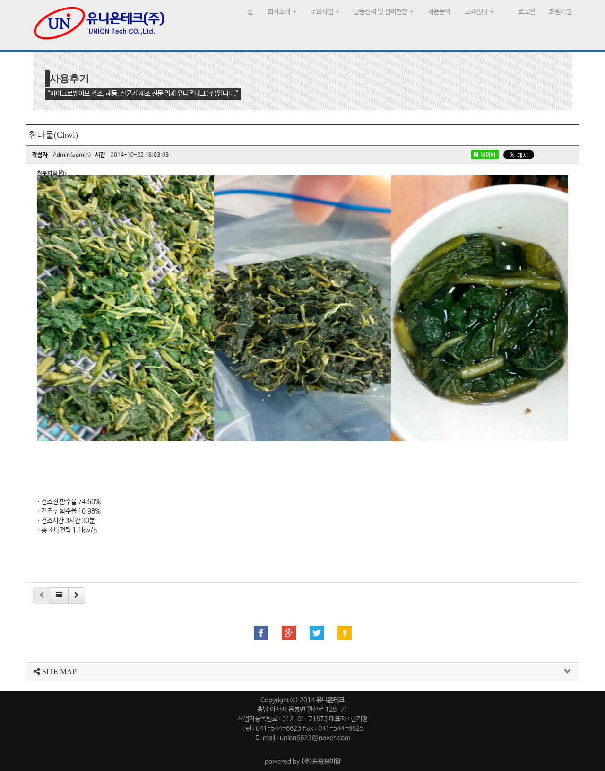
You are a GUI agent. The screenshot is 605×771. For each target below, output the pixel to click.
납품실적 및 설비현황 (381, 12)
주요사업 (323, 12)
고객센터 (477, 12)
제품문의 (439, 12)
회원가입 (560, 12)
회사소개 (280, 12)
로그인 (526, 12)
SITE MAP (58, 671)
